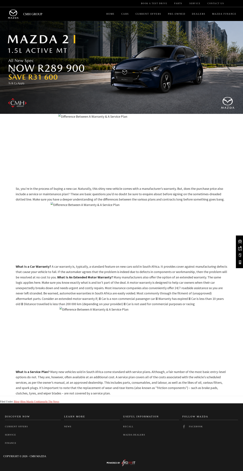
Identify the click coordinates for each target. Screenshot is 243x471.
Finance (10, 443)
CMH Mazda (13, 14)
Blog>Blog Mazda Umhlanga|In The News (36, 401)
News (67, 426)
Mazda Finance (224, 14)
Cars (125, 14)
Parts (178, 3)
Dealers (198, 14)
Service (195, 3)
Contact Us (215, 3)
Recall (128, 426)
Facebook (196, 426)
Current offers (16, 426)
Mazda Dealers (134, 435)
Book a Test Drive (154, 3)
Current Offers (148, 14)
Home (110, 14)
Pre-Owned (176, 14)
